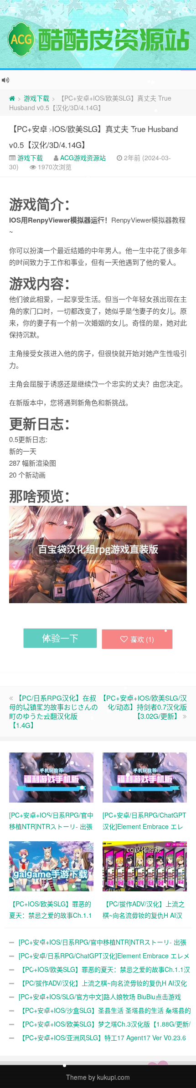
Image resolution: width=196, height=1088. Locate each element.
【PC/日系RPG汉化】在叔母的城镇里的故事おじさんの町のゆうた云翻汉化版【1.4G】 (53, 711)
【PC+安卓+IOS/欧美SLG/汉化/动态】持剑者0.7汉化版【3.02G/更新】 (143, 707)
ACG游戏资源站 (83, 157)
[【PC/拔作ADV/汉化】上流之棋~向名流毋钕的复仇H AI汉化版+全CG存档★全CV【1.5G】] (144, 864)
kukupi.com (113, 1077)
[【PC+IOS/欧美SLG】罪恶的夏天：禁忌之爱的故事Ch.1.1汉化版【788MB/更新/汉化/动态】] (51, 864)
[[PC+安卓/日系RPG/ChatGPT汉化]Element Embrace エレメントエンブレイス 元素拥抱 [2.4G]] (144, 776)
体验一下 (60, 638)
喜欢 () (142, 639)
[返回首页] (12, 97)
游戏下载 (36, 97)
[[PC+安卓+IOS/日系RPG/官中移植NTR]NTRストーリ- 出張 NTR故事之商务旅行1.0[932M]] (51, 776)
